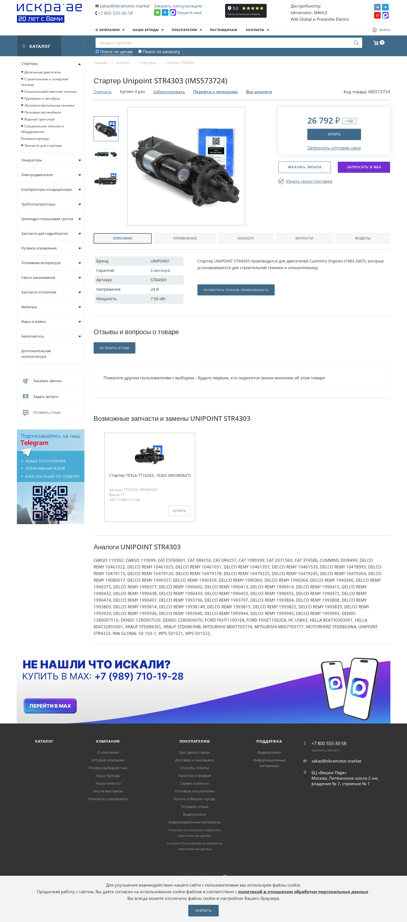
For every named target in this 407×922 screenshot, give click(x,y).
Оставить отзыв (46, 412)
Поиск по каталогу (161, 51)
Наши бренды (108, 775)
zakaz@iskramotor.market (125, 6)
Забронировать (169, 91)
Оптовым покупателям (195, 791)
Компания (108, 741)
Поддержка (269, 741)
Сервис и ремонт (194, 783)
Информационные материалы (194, 822)
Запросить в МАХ (364, 167)
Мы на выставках (108, 791)
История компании (108, 760)
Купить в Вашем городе (194, 798)
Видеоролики (194, 814)
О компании (108, 752)
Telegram (385, 7)
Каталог (44, 741)
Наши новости (108, 783)
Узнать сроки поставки (309, 181)
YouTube (377, 15)
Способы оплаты (194, 767)
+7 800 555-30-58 (115, 13)
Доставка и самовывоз (194, 760)
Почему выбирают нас (108, 767)
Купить (334, 134)
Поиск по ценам (116, 51)
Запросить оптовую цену (334, 148)
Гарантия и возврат (194, 775)
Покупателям (194, 741)
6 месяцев (160, 270)
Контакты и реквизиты (108, 798)
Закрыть (203, 910)
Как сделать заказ (194, 752)
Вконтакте (377, 7)
